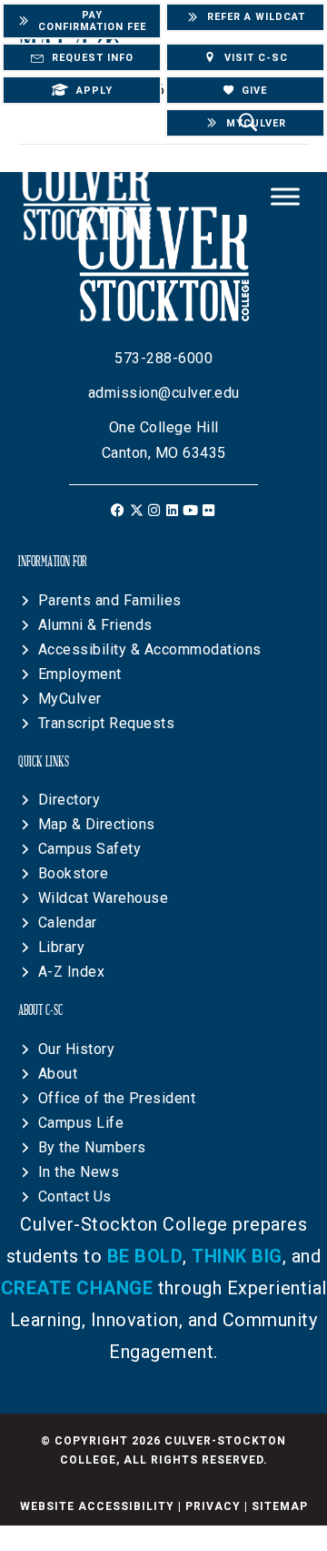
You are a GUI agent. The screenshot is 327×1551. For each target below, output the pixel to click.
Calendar (67, 922)
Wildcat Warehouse (103, 898)
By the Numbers (92, 1147)
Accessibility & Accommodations (150, 649)
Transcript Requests (106, 723)
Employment (80, 674)
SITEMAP (280, 1506)
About (58, 1073)
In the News (79, 1172)
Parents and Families (110, 600)
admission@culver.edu (164, 392)
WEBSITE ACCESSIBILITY (97, 1506)
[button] (118, 510)
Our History (76, 1049)
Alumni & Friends (95, 625)
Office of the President (117, 1098)
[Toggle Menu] (285, 197)
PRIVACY (213, 1506)
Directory (69, 799)
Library (61, 947)
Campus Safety (90, 848)
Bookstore (73, 873)
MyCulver (70, 698)
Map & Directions (96, 824)
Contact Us (75, 1196)
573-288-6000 (163, 358)
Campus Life (81, 1122)
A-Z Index (71, 971)
